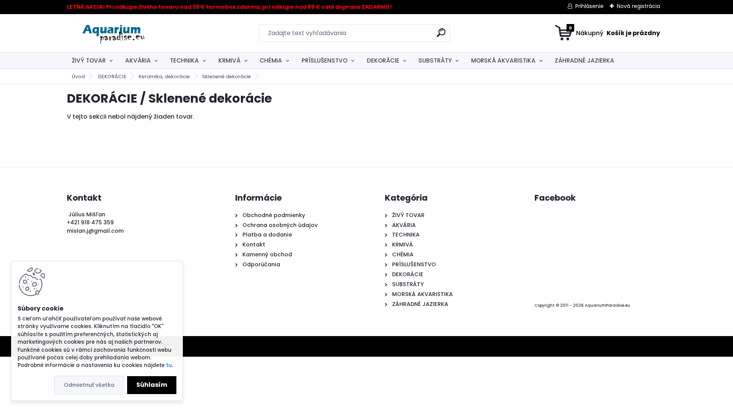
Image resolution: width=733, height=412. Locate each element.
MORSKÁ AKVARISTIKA (503, 60)
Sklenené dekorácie (226, 76)
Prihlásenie (589, 6)
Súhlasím (151, 384)
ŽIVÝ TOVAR (89, 60)
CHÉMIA (271, 60)
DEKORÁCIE (383, 60)
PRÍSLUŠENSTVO (324, 60)
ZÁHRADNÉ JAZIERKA (584, 60)
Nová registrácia (638, 6)
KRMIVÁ (229, 60)
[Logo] (113, 33)
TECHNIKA (184, 60)
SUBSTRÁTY (435, 60)
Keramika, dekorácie (164, 76)
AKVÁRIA (138, 60)
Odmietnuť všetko (89, 385)
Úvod (78, 76)
